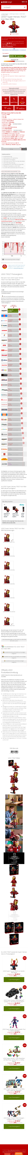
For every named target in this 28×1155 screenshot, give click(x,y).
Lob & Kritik (19, 1153)
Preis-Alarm (12, 89)
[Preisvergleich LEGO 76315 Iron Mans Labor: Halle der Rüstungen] (14, 1082)
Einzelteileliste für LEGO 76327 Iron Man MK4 (13, 164)
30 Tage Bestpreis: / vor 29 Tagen (12, 138)
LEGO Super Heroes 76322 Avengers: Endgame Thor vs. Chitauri (14, 1118)
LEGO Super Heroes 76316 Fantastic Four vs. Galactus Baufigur (14, 1030)
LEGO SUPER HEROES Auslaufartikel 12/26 (11, 171)
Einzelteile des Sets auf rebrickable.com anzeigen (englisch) (15, 657)
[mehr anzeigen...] (6, 302)
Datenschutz (14, 1154)
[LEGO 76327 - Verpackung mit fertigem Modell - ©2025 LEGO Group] (14, 765)
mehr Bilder (15, 34)
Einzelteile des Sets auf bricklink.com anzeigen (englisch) (14, 652)
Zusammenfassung (7, 156)
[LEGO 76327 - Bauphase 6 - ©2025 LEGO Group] (14, 835)
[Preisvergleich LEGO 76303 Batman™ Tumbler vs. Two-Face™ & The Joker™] (14, 993)
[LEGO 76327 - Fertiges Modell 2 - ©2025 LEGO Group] (14, 811)
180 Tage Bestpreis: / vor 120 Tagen (13, 136)
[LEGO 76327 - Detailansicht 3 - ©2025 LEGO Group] (14, 777)
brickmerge (7, 1154)
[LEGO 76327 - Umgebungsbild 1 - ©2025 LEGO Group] (14, 800)
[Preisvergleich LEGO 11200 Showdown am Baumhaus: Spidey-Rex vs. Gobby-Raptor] (14, 1051)
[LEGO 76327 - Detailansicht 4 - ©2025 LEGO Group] (14, 858)
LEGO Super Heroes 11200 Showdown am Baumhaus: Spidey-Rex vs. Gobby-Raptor (14, 1059)
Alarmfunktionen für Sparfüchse (10, 158)
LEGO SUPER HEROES (6, 196)
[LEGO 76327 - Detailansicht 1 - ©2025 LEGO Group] (14, 881)
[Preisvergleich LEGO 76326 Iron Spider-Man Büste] (14, 964)
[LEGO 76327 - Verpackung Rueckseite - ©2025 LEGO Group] (14, 869)
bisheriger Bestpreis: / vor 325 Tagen (13, 135)
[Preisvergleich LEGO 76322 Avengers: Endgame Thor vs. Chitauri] (14, 1111)
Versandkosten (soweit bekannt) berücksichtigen (12, 291)
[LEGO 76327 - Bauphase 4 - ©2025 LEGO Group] (14, 846)
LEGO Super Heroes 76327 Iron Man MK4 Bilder (14, 161)
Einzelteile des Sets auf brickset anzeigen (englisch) (14, 661)
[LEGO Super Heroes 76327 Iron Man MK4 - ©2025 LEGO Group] (14, 27)
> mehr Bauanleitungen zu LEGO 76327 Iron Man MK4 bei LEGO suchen (14, 640)
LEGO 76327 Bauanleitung (9, 163)
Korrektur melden (17, 124)
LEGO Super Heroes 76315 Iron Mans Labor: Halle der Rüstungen (14, 1089)
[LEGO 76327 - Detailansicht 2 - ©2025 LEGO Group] (14, 788)
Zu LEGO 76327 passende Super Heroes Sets (13, 167)
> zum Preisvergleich (14, 979)
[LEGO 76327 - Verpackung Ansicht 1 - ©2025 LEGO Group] (18, 927)
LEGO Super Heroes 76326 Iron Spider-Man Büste (14, 971)
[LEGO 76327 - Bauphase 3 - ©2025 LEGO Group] (14, 823)
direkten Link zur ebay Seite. (8, 522)
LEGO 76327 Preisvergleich (9, 159)
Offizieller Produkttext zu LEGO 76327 (11, 166)
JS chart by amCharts (8, 242)
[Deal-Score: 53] (14, 61)
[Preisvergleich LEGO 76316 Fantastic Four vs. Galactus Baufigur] (14, 1022)
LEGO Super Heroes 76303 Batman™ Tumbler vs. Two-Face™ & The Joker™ (14, 1001)
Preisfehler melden (6, 293)
